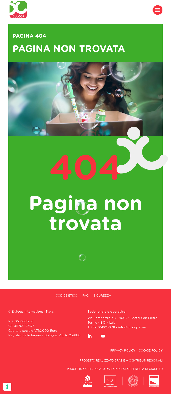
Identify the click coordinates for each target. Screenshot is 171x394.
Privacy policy (122, 350)
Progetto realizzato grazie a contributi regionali (121, 360)
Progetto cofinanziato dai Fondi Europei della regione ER (115, 369)
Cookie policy (151, 350)
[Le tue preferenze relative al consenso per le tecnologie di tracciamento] (7, 387)
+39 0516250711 (103, 327)
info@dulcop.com (132, 327)
